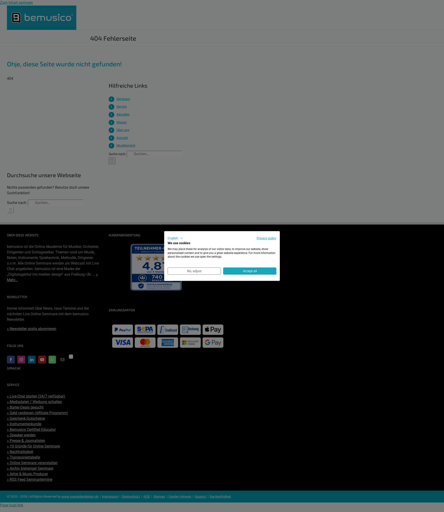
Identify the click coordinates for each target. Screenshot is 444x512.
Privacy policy (266, 238)
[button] (175, 238)
